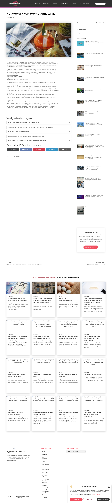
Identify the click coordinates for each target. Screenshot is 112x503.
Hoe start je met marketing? (93, 374)
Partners (54, 3)
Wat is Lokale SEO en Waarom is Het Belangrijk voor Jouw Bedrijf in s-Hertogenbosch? (42, 300)
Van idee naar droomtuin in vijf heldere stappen (93, 89)
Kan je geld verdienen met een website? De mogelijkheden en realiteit (45, 493)
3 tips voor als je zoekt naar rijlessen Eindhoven (94, 78)
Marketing (11, 17)
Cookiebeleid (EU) (45, 475)
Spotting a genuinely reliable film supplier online (94, 54)
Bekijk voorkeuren (103, 499)
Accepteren (76, 499)
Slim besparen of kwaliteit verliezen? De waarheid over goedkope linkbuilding (45, 483)
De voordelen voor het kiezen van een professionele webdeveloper (93, 414)
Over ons (37, 3)
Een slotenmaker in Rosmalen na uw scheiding (93, 135)
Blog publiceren (84, 3)
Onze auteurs (45, 472)
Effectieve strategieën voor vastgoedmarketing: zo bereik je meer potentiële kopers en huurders (94, 125)
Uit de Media (64, 3)
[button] (109, 486)
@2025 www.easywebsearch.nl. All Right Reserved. (19, 497)
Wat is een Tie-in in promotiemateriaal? (39, 131)
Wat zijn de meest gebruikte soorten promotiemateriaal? (39, 122)
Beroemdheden (46, 469)
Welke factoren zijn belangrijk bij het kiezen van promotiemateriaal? (39, 140)
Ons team (46, 3)
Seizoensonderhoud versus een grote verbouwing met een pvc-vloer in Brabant (93, 157)
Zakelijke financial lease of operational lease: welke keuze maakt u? (93, 179)
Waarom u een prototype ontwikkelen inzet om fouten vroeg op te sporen (94, 43)
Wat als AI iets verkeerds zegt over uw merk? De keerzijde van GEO (94, 196)
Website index (45, 464)
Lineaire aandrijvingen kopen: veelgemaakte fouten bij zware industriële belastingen (93, 168)
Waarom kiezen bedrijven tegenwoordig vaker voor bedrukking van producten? (39, 127)
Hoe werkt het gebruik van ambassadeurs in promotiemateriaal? (39, 136)
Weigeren (89, 499)
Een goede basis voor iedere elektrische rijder (92, 207)
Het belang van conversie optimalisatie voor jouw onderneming (92, 338)
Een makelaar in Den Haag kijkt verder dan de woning (93, 66)
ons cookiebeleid (97, 494)
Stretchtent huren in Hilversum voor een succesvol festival (93, 101)
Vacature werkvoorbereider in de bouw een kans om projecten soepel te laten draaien (94, 146)
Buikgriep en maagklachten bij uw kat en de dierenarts (94, 112)
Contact (74, 3)
